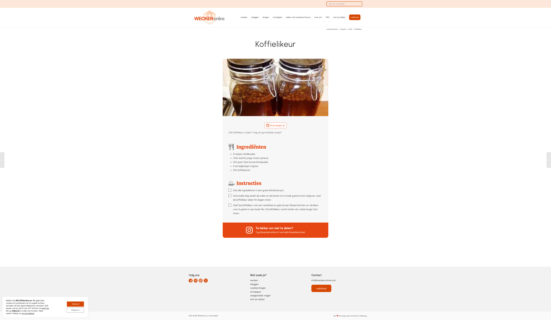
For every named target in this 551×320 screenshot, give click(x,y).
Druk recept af (277, 125)
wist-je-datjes (257, 299)
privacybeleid (28, 313)
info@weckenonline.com (323, 280)
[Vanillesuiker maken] (2, 160)
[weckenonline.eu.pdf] (209, 17)
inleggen (254, 284)
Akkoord (75, 304)
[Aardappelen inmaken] (549, 160)
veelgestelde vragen (260, 295)
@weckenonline (268, 232)
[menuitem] (343, 5)
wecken (254, 280)
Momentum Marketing (359, 316)
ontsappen (255, 291)
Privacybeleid (213, 316)
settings (45, 308)
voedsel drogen (258, 288)
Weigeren (75, 310)
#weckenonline (297, 232)
